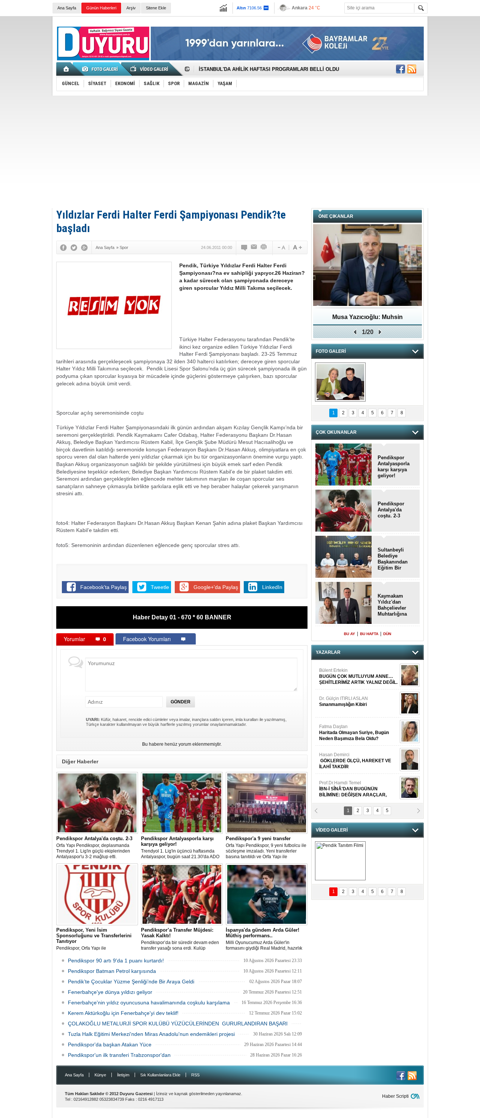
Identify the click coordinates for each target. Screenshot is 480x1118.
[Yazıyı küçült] (280, 247)
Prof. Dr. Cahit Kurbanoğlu (345, 722)
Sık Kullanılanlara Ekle (160, 1075)
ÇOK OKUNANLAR (336, 432)
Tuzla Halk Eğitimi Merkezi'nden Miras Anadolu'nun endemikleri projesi (151, 1034)
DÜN (387, 634)
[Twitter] (73, 247)
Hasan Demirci (355, 669)
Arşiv (131, 8)
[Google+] (84, 247)
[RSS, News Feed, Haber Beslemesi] (411, 68)
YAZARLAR (328, 652)
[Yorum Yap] (244, 247)
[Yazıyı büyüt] (297, 247)
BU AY (349, 634)
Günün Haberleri (101, 8)
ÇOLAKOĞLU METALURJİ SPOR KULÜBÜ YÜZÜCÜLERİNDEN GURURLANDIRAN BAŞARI (178, 1024)
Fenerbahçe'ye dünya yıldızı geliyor (110, 992)
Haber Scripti (395, 1096)
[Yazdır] (264, 247)
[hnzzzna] (340, 382)
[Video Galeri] (150, 69)
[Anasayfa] (66, 69)
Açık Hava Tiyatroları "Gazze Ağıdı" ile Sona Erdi (368, 319)
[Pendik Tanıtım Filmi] (340, 860)
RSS (195, 1075)
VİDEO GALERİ (332, 830)
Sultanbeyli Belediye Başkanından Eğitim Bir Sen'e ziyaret (393, 559)
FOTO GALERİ (331, 351)
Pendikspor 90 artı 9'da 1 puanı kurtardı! (116, 961)
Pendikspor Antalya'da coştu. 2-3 (391, 510)
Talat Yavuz (350, 750)
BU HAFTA (369, 634)
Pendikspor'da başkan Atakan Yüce (110, 1045)
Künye (100, 1075)
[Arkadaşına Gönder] (254, 247)
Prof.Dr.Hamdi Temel (353, 697)
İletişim (123, 1075)
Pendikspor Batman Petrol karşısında (112, 971)
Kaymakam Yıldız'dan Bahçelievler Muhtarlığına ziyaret (392, 605)
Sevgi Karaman (335, 778)
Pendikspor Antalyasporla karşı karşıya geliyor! (394, 466)
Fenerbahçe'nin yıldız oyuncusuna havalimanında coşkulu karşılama (149, 1003)
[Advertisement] (240, 151)
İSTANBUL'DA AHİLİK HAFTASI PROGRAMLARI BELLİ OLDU (269, 69)
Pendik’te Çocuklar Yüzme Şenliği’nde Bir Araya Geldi (131, 982)
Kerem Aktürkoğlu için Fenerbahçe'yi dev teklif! (123, 1013)
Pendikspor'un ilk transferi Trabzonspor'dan (119, 1055)
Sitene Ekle (156, 8)
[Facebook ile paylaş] (400, 68)
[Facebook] (63, 247)
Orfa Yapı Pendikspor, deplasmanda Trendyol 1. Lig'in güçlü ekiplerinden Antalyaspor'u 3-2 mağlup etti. (94, 847)
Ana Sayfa (66, 8)
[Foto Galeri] (101, 69)
